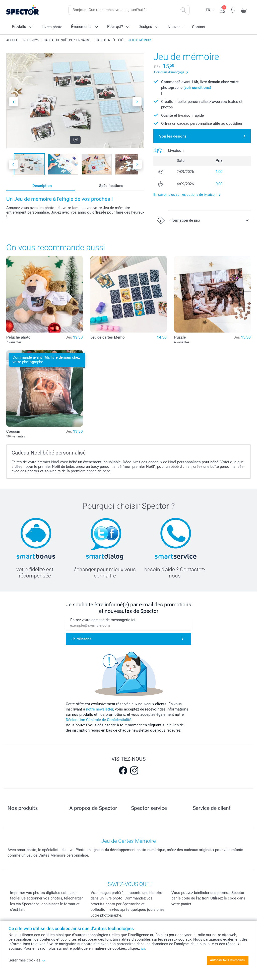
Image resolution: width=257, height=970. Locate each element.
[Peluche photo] (44, 294)
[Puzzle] (212, 294)
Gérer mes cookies (24, 960)
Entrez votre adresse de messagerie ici (102, 620)
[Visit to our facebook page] (123, 770)
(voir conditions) (197, 87)
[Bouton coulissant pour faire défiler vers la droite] (137, 101)
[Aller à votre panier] (243, 9)
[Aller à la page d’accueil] (30, 10)
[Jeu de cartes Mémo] (128, 294)
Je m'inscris (82, 639)
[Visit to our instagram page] (134, 770)
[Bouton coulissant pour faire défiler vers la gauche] (13, 101)
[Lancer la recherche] (183, 10)
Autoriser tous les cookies (227, 960)
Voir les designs (172, 136)
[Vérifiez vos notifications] (233, 9)
